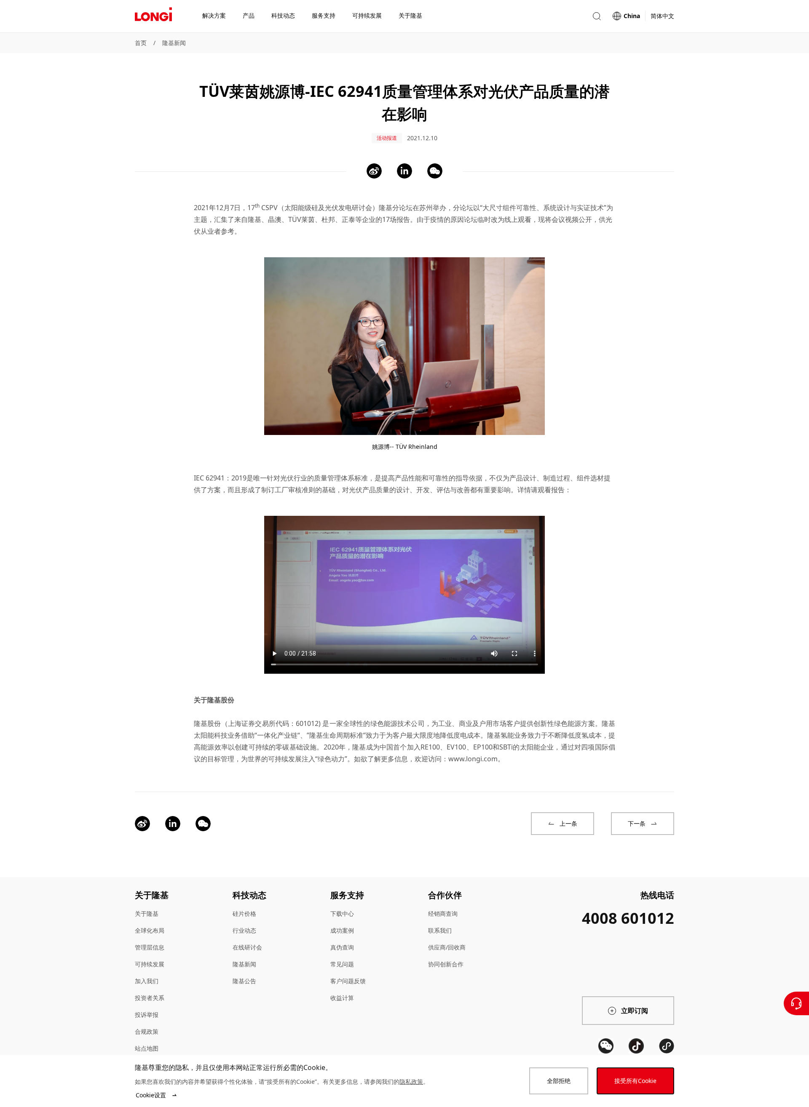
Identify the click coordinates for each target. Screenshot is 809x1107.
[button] (597, 16)
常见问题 (342, 964)
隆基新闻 (174, 43)
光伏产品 (362, 489)
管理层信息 (149, 947)
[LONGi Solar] (153, 16)
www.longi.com (473, 758)
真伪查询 (342, 947)
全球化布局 (149, 930)
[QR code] (605, 1046)
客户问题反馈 (348, 981)
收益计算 (342, 998)
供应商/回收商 (447, 947)
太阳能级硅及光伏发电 (318, 207)
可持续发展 (149, 964)
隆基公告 (244, 981)
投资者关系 (149, 998)
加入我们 (146, 981)
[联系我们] (796, 1003)
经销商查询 (443, 914)
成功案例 (342, 930)
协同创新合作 (445, 964)
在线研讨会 (247, 947)
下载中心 (342, 914)
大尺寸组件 (499, 207)
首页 (141, 43)
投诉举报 (146, 1015)
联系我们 (440, 930)
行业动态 (244, 930)
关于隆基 (146, 914)
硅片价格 (244, 914)
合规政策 (146, 1031)
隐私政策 (411, 1082)
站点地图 (146, 1048)
